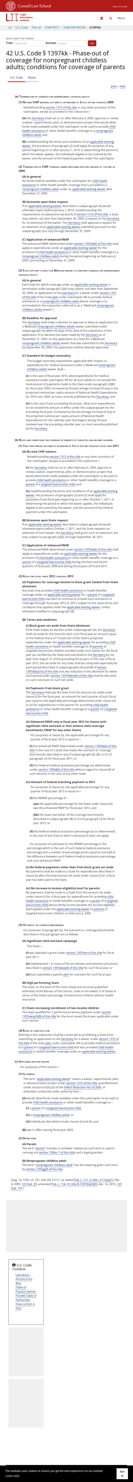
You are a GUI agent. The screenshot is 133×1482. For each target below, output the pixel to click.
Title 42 (36, 27)
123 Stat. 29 (29, 1184)
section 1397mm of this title (84, 953)
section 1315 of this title (61, 107)
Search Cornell (120, 6)
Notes (32, 77)
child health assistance (53, 252)
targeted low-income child (54, 562)
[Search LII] (111, 18)
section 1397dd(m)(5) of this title (72, 676)
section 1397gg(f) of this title (44, 1169)
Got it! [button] (122, 1473)
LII (9, 27)
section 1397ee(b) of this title (93, 244)
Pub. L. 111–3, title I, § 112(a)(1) (93, 1180)
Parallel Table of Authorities (26, 1298)
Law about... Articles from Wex (24, 1279)
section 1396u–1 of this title (56, 1152)
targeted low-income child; (58, 484)
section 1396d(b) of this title (56, 769)
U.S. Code (21, 27)
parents (98, 646)
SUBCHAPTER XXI (74, 27)
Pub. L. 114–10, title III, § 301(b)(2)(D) (74, 1184)
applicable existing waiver (89, 189)
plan (55, 297)
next (122, 86)
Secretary (38, 118)
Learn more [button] (13, 1475)
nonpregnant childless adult (40, 189)
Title (9, 43)
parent (30, 484)
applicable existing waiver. (98, 1051)
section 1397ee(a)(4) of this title (63, 968)
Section (51, 43)
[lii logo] (19, 17)
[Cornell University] (11, 5)
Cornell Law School (33, 5)
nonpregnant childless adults (56, 326)
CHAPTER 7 (52, 27)
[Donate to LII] (101, 18)
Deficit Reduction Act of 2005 (82, 1087)
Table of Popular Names (26, 1289)
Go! (92, 43)
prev (114, 86)
